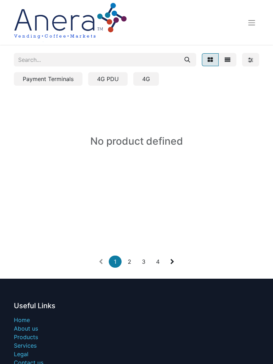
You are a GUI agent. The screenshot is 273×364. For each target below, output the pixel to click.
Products (26, 337)
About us (26, 328)
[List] (227, 59)
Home (22, 319)
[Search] (187, 59)
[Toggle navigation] (251, 22)
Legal (21, 354)
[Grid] (210, 59)
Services (25, 345)
